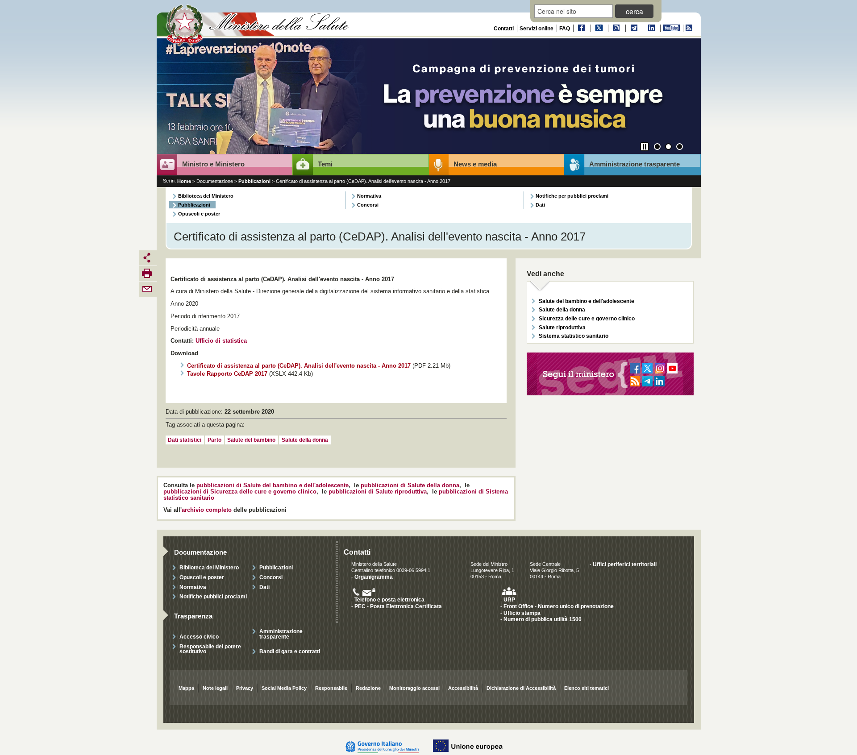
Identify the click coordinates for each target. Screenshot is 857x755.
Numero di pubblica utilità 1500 (542, 619)
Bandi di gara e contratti (289, 651)
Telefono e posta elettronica (389, 599)
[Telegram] (633, 28)
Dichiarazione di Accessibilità (521, 688)
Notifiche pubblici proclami (213, 596)
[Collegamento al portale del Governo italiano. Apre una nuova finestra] (387, 746)
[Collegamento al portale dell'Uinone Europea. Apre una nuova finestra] (472, 746)
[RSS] (688, 28)
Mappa (186, 688)
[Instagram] (616, 28)
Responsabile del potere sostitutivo (210, 648)
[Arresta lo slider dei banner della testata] (644, 146)
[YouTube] (671, 28)
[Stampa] (146, 273)
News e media (475, 164)
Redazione (368, 688)
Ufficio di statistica (221, 341)
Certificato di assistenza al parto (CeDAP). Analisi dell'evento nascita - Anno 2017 (299, 366)
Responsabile (331, 688)
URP (509, 599)
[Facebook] (581, 28)
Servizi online (536, 28)
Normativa (369, 196)
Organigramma (373, 577)
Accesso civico (199, 636)
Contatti (504, 28)
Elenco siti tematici (586, 688)
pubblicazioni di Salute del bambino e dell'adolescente (272, 485)
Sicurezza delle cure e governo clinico (587, 318)
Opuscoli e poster (199, 213)
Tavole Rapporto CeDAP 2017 (227, 374)
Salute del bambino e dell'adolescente (586, 301)
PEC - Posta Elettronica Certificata (398, 606)
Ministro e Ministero (213, 164)
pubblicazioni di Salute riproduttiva (378, 492)
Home (184, 181)
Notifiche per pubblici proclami (572, 196)
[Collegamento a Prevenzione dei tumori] (429, 97)
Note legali (215, 688)
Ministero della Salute (258, 25)
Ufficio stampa (522, 613)
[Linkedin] (651, 28)
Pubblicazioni (254, 181)
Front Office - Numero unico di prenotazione (558, 606)
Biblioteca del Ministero (205, 196)
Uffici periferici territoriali (625, 564)
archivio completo (207, 510)
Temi (325, 164)
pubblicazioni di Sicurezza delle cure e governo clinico (239, 492)
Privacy (244, 688)
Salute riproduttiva (562, 327)
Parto (214, 440)
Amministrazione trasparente (634, 164)
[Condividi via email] (146, 288)
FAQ (564, 28)
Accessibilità (463, 688)
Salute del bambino (251, 440)
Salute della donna (305, 440)
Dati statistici (184, 440)
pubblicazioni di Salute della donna (410, 485)
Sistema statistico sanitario (573, 336)
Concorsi (368, 204)
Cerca (634, 11)
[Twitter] (599, 28)
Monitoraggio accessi (414, 688)
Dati (540, 204)
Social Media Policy (284, 688)
